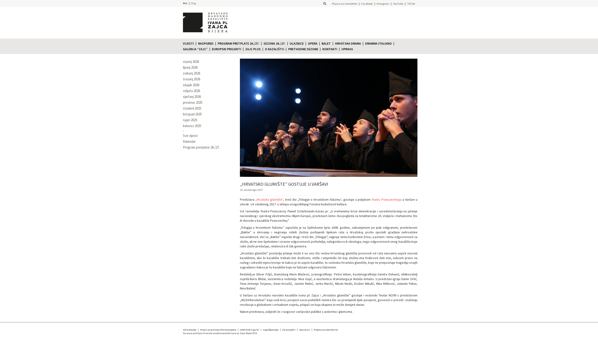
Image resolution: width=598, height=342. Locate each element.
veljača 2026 (191, 91)
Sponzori (304, 329)
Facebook (367, 3)
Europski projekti (226, 49)
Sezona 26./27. (274, 43)
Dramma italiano (378, 43)
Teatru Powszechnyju (386, 199)
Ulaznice (297, 43)
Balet (326, 43)
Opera (312, 43)
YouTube (398, 3)
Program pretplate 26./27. (238, 43)
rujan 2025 (190, 120)
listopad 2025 (192, 114)
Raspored (206, 43)
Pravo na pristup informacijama (218, 329)
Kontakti (329, 49)
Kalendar (189, 141)
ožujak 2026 (191, 85)
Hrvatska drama (348, 43)
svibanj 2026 (191, 73)
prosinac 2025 (193, 102)
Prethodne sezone (303, 49)
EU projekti (288, 329)
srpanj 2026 (191, 61)
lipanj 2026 (190, 67)
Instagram (383, 3)
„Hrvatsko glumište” (269, 199)
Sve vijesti (190, 135)
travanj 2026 (191, 79)
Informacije (189, 329)
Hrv (185, 3)
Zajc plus (253, 49)
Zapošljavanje (270, 329)
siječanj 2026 (192, 96)
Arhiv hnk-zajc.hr (249, 329)
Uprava (347, 49)
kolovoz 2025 (192, 126)
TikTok (411, 3)
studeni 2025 (192, 108)
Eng (193, 3)
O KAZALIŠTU (274, 49)
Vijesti (188, 43)
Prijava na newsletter (344, 3)
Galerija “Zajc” (195, 49)
